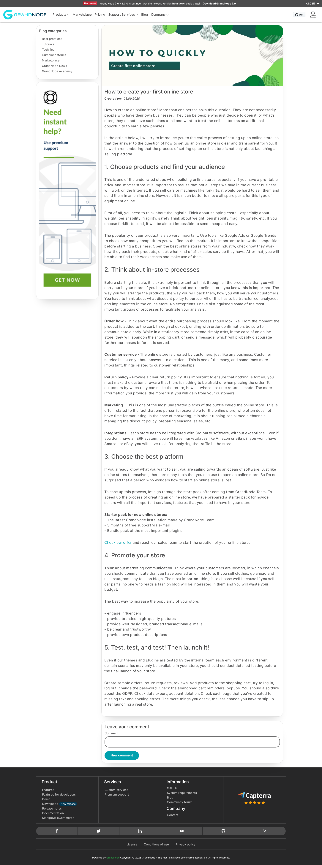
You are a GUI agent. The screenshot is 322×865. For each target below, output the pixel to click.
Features (48, 790)
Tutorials (48, 44)
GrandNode (112, 857)
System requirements (182, 793)
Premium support (117, 794)
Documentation (53, 813)
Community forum (179, 802)
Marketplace (50, 60)
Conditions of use (156, 844)
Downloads (59, 804)
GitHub (172, 788)
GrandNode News (54, 66)
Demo (46, 799)
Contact (172, 815)
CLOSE (310, 3)
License (132, 844)
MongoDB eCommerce (58, 818)
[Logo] (25, 14)
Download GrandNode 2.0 (219, 3)
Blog (170, 797)
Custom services (116, 790)
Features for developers (59, 794)
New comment (122, 755)
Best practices (52, 39)
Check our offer (118, 542)
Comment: (112, 733)
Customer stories (54, 55)
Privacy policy (185, 844)
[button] (313, 15)
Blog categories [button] (53, 31)
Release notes (52, 808)
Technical (48, 49)
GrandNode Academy (57, 71)
